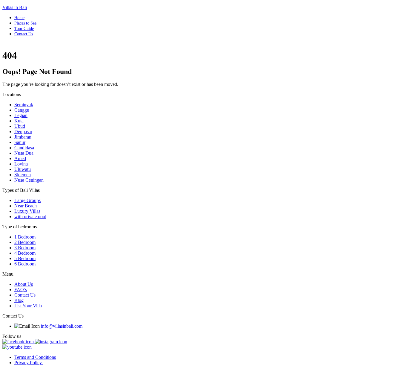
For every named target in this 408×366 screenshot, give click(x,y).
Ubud (19, 126)
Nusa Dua (23, 153)
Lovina (21, 163)
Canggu (21, 110)
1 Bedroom (25, 236)
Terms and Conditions (35, 357)
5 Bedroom (25, 258)
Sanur (19, 142)
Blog (19, 300)
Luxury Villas (27, 211)
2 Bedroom (25, 242)
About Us (23, 284)
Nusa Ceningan (29, 180)
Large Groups (27, 200)
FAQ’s (20, 289)
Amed (20, 158)
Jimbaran (22, 136)
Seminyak (23, 104)
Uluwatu (22, 169)
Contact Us (23, 34)
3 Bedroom (25, 247)
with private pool (30, 216)
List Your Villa (28, 305)
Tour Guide (24, 28)
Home (19, 18)
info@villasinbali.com (61, 326)
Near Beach (25, 205)
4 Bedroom (25, 253)
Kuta (19, 120)
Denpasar (23, 131)
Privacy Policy (28, 362)
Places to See (25, 23)
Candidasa (24, 147)
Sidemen (22, 174)
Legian (20, 115)
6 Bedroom (25, 263)
